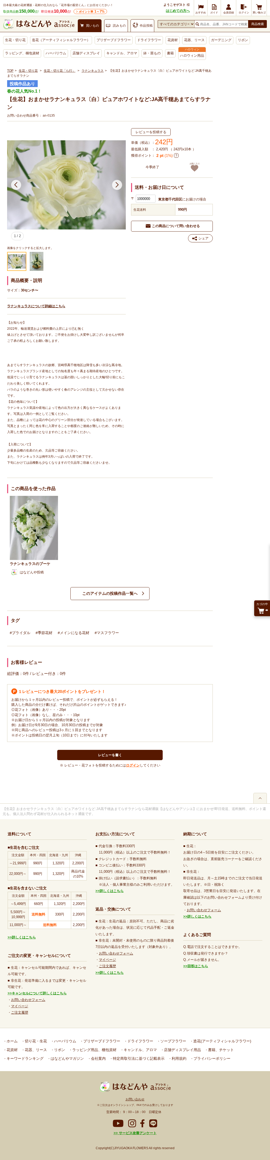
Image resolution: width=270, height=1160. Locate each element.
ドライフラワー (149, 40)
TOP (10, 71)
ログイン (133, 765)
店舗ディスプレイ (86, 53)
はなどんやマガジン (67, 1058)
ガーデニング (221, 40)
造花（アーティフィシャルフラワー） (61, 40)
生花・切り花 (15, 40)
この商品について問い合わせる (176, 226)
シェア (203, 238)
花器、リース (194, 40)
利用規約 (178, 1058)
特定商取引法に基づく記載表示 (138, 1058)
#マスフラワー (107, 633)
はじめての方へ (178, 11)
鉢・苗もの (152, 53)
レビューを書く (110, 755)
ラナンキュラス (92, 71)
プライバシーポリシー (211, 1058)
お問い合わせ (135, 1099)
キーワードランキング (25, 1058)
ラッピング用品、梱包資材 (94, 1050)
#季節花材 (44, 633)
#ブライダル (20, 633)
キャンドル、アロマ (121, 53)
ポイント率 (92, 11)
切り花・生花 (35, 1041)
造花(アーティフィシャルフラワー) (221, 1041)
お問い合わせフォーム (28, 1000)
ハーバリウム (56, 53)
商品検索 (257, 24)
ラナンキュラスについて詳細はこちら (36, 306)
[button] (16, 185)
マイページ (19, 1006)
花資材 (172, 40)
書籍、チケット (220, 1050)
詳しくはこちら (24, 937)
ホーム (12, 1041)
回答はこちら (197, 966)
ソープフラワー (172, 1041)
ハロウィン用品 (192, 55)
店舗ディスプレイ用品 (182, 1050)
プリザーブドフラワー (114, 40)
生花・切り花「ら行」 (59, 71)
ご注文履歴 (19, 1012)
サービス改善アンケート (137, 1133)
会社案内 (98, 1058)
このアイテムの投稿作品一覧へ (110, 593)
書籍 (170, 53)
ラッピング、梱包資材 (22, 53)
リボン (243, 40)
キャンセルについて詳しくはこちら (39, 993)
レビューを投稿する (151, 132)
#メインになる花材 (73, 633)
